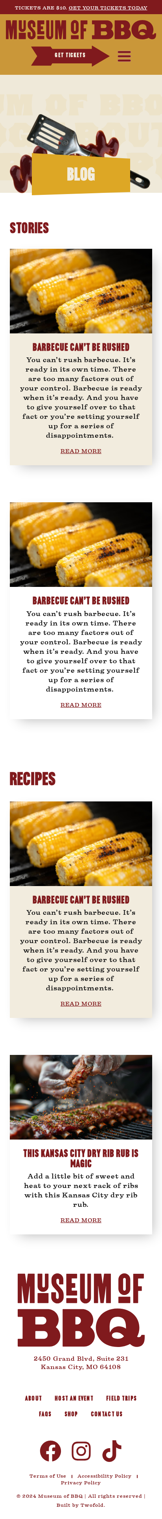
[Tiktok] (112, 1451)
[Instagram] (81, 1451)
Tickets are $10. (81, 8)
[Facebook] (50, 1451)
